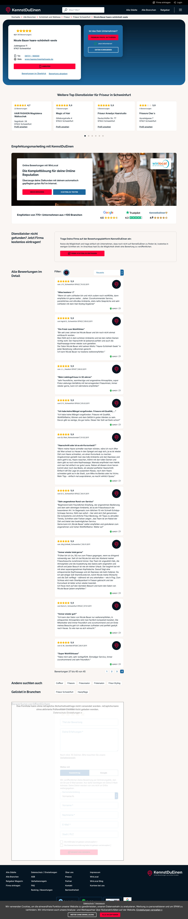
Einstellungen (51, 872)
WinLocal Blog (96, 881)
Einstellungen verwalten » (149, 909)
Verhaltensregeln (39, 881)
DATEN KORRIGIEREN (103, 50)
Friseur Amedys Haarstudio (112, 113)
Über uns (69, 872)
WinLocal (94, 876)
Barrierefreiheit (72, 890)
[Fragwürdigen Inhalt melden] (119, 308)
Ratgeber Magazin (14, 881)
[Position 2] (88, 136)
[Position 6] (103, 136)
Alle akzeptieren (110, 915)
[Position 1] (85, 136)
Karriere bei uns (97, 885)
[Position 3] (92, 136)
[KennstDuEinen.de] (23, 10)
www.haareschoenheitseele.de (39, 59)
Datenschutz (37, 872)
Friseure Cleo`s (147, 113)
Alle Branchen (149, 10)
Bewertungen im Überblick (34, 73)
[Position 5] (99, 136)
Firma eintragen (13, 885)
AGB (33, 876)
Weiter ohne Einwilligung (82, 915)
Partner (68, 881)
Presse (68, 876)
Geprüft (115, 308)
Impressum (95, 872)
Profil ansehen (31, 127)
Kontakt (68, 885)
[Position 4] (95, 136)
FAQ (33, 885)
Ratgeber (165, 10)
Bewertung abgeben (58, 73)
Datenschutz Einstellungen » (67, 712)
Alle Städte (131, 10)
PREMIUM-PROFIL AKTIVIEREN (103, 37)
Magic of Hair (63, 113)
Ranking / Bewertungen (41, 890)
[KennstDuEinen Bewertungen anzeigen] (66, 272)
